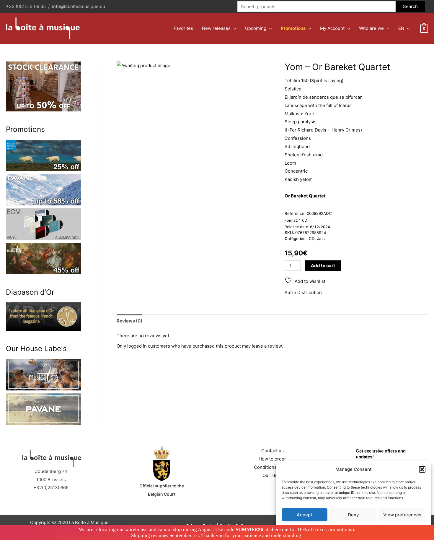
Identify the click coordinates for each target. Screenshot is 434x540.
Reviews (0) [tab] (129, 321)
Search (410, 6)
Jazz (321, 238)
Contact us (272, 450)
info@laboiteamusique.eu (78, 6)
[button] (422, 469)
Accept (304, 515)
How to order (272, 459)
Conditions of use (272, 467)
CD (312, 238)
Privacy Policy (365, 528)
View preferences (402, 515)
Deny (353, 515)
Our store (272, 475)
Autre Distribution (303, 292)
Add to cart (323, 265)
